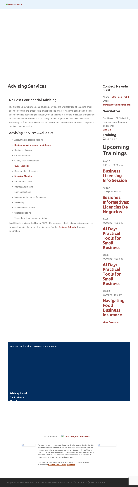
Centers (14, 405)
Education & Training (21, 413)
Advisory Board (18, 393)
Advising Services (19, 409)
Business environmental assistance (32, 145)
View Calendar (111, 322)
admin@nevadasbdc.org (116, 104)
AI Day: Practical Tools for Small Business (112, 238)
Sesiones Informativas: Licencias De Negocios (116, 204)
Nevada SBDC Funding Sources (61, 465)
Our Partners (17, 397)
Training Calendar (68, 227)
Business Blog (17, 420)
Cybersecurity (21, 166)
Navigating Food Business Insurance (114, 307)
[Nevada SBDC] (14, 4)
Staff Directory (18, 401)
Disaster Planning (23, 176)
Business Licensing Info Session (115, 175)
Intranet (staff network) (18, 426)
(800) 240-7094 (120, 97)
